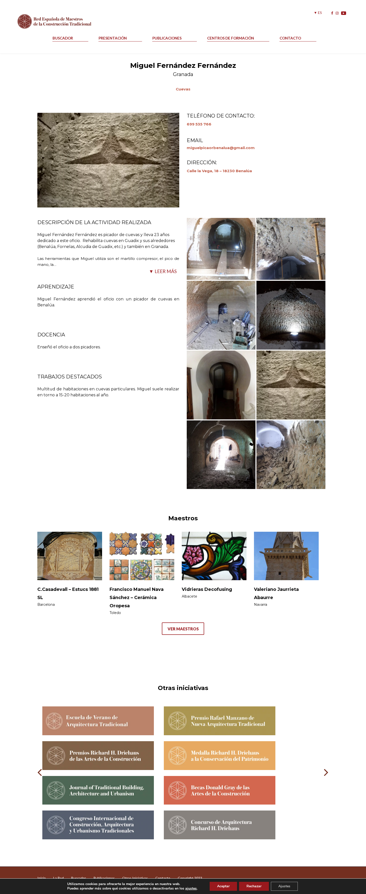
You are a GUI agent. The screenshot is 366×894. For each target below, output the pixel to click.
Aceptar (223, 886)
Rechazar (253, 886)
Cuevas (183, 89)
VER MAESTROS (183, 628)
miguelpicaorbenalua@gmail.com (221, 147)
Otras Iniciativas (135, 878)
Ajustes (284, 886)
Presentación (113, 38)
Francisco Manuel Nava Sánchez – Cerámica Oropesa (137, 598)
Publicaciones (167, 38)
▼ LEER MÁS (163, 271)
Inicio (41, 878)
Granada (183, 74)
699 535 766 (199, 124)
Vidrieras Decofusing (207, 589)
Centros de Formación (230, 38)
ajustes (191, 888)
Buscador (63, 38)
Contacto (290, 38)
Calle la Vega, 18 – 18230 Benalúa (219, 170)
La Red (58, 878)
